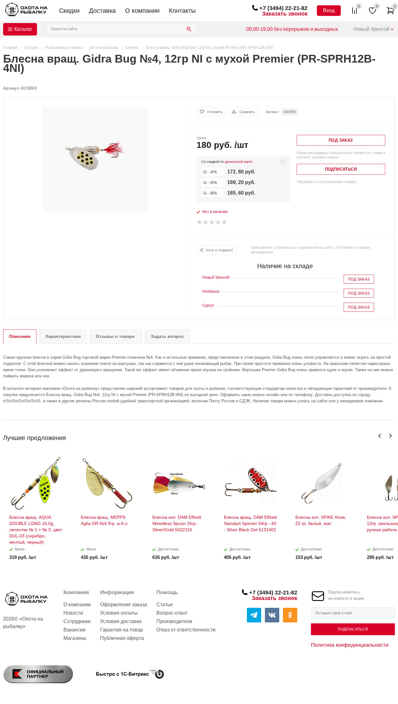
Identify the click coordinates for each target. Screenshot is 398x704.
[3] (212, 222)
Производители (174, 621)
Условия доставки (120, 621)
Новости (73, 613)
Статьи (164, 604)
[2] (206, 222)
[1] (200, 222)
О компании (142, 10)
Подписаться (353, 629)
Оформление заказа (123, 604)
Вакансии (74, 629)
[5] (224, 222)
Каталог (23, 29)
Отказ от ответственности (185, 629)
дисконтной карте (238, 161)
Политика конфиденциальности (350, 645)
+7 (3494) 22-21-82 (283, 8)
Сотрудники (76, 621)
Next (390, 435)
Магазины (74, 638)
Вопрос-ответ (171, 613)
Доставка (102, 10)
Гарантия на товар (121, 629)
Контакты (182, 10)
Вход (329, 10)
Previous (379, 435)
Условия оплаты (119, 613)
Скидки (69, 10)
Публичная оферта (122, 638)
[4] (218, 222)
